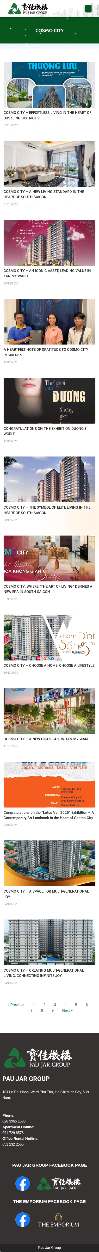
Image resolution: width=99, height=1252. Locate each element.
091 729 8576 (13, 1133)
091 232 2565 (13, 1144)
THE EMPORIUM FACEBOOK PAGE (49, 1201)
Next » (67, 1010)
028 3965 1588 (13, 1121)
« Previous (15, 1005)
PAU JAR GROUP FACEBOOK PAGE (49, 1165)
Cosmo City (50, 30)
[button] (88, 9)
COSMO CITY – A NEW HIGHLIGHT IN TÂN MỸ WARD (47, 739)
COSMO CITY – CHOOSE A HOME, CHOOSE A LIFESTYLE (49, 665)
